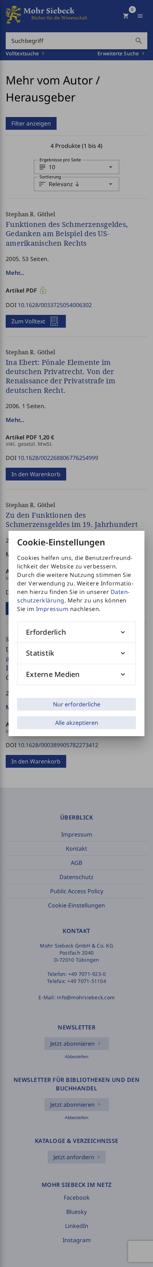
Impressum (52, 609)
